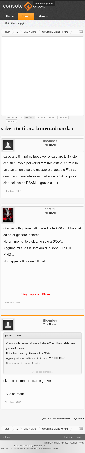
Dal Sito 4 (63, 117)
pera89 (50, 209)
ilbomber (50, 141)
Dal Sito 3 (52, 117)
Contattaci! (68, 437)
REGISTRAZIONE (15, 117)
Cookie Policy (77, 442)
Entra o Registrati (44, 3)
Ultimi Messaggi (14, 23)
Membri (43, 16)
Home (10, 16)
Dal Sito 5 (11, 121)
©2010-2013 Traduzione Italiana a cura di (29, 448)
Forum (26, 16)
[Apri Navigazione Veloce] (81, 31)
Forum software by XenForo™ (29, 445)
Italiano (6, 437)
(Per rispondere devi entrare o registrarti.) (63, 418)
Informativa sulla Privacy (56, 442)
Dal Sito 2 (41, 117)
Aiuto (79, 437)
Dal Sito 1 (29, 117)
